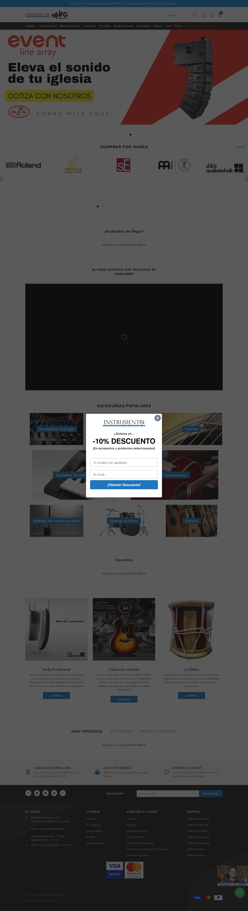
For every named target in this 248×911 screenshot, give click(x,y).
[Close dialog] (158, 418)
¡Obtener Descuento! (124, 484)
